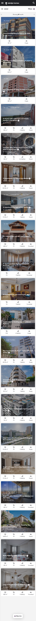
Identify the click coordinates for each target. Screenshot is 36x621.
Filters (30, 9)
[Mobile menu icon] (2, 3)
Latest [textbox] (6, 9)
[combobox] (13, 9)
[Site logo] (12, 3)
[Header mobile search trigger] (33, 3)
